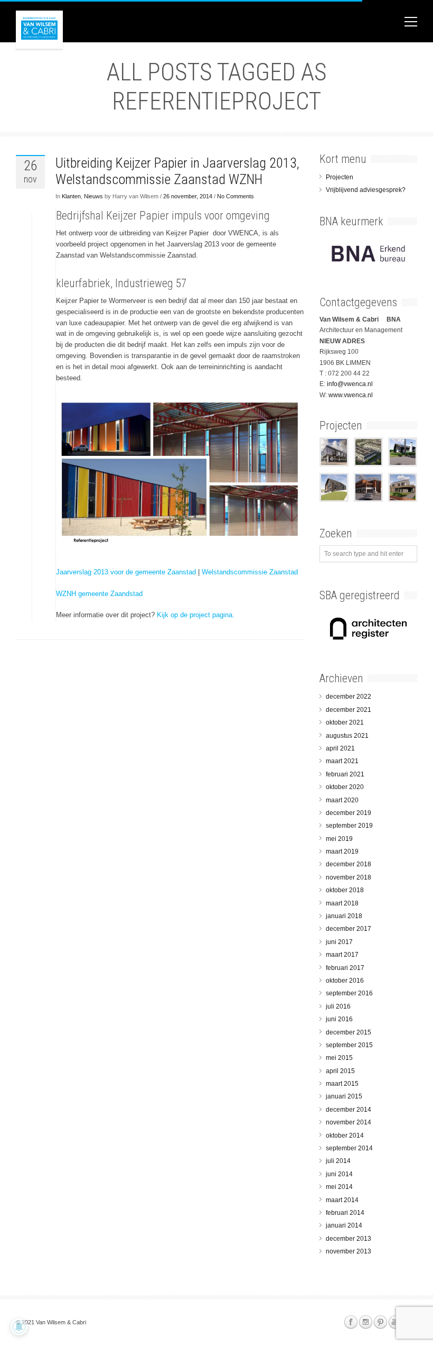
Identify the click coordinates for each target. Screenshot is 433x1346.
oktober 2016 (345, 980)
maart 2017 (342, 954)
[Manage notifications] (19, 1326)
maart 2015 (342, 1083)
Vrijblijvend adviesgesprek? (366, 190)
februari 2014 (345, 1212)
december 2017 (348, 928)
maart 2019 (342, 851)
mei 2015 (339, 1057)
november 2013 (348, 1251)
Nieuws (93, 196)
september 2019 (349, 825)
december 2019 (348, 813)
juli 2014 (338, 1161)
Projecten (339, 177)
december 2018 (348, 864)
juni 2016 (339, 1019)
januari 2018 (344, 916)
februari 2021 (345, 774)
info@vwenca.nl (350, 384)
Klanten (71, 196)
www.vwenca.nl (350, 395)
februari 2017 (345, 968)
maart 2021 (342, 761)
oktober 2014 (345, 1135)
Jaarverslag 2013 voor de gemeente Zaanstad (126, 572)
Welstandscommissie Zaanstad (250, 572)
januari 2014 (344, 1225)
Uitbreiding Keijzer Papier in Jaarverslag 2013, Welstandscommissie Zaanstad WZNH (177, 171)
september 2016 (349, 993)
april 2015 (340, 1071)
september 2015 (349, 1045)
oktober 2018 (345, 890)
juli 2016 (338, 1006)
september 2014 (349, 1148)
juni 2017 (339, 942)
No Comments (235, 196)
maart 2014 (342, 1200)
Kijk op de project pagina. (195, 615)
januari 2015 (344, 1096)
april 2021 (340, 748)
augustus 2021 (347, 735)
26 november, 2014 (187, 196)
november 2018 (348, 877)
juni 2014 (339, 1174)
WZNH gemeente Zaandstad (99, 594)
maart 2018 (342, 903)
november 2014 (348, 1122)
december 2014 (348, 1109)
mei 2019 (339, 839)
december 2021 (348, 709)
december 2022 (348, 696)
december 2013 (348, 1238)
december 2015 (348, 1032)
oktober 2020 (345, 787)
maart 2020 (342, 800)
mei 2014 (339, 1187)
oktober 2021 (345, 722)
